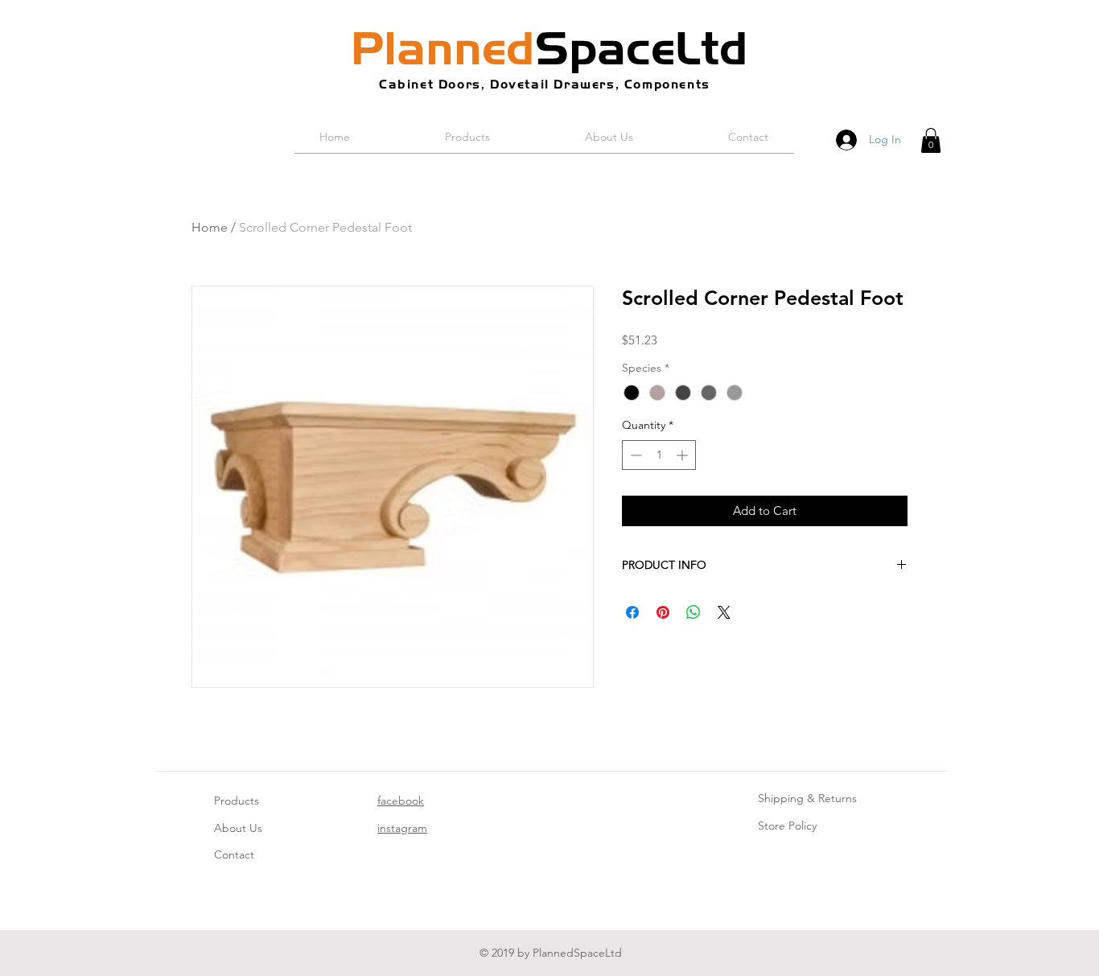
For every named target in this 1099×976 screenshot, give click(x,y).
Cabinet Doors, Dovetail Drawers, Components (544, 84)
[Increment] (683, 455)
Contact (234, 854)
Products (236, 800)
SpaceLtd (549, 48)
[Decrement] (634, 455)
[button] (930, 140)
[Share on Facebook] (632, 612)
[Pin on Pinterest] (663, 612)
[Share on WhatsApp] (693, 612)
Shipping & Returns (807, 798)
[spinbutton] (658, 455)
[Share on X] (724, 612)
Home (209, 227)
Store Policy (787, 825)
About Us (238, 828)
